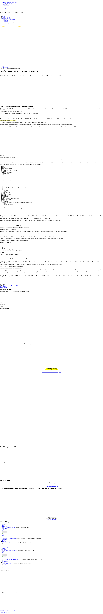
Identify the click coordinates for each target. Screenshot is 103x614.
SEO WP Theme (3, 610)
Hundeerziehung (17, 73)
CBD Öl (8, 285)
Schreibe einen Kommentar (4, 73)
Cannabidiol (4, 285)
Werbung (14, 609)
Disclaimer (6, 609)
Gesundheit (12, 73)
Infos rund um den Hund (24, 73)
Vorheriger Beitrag (3, 286)
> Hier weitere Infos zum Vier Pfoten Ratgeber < (51, 372)
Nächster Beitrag (3, 287)
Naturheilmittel (17, 285)
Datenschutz (2, 609)
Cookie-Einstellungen (3, 612)
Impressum (11, 609)
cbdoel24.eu (12, 285)
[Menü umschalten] (6, 4)
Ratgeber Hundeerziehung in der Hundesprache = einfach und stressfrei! (12, 10)
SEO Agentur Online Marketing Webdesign (14, 610)
